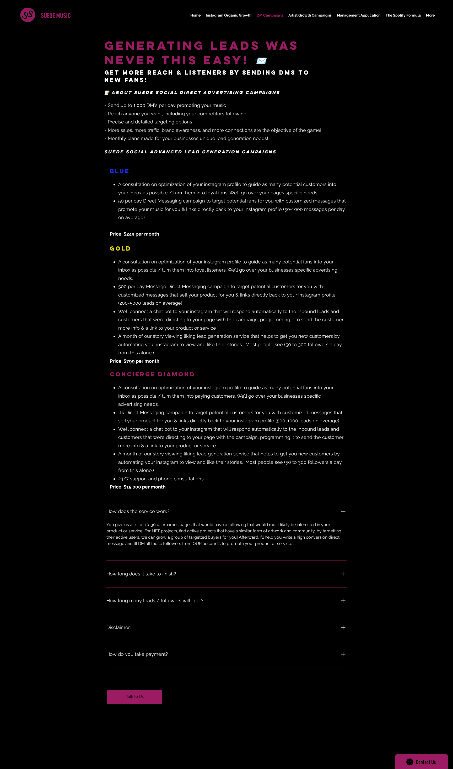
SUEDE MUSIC (56, 15)
